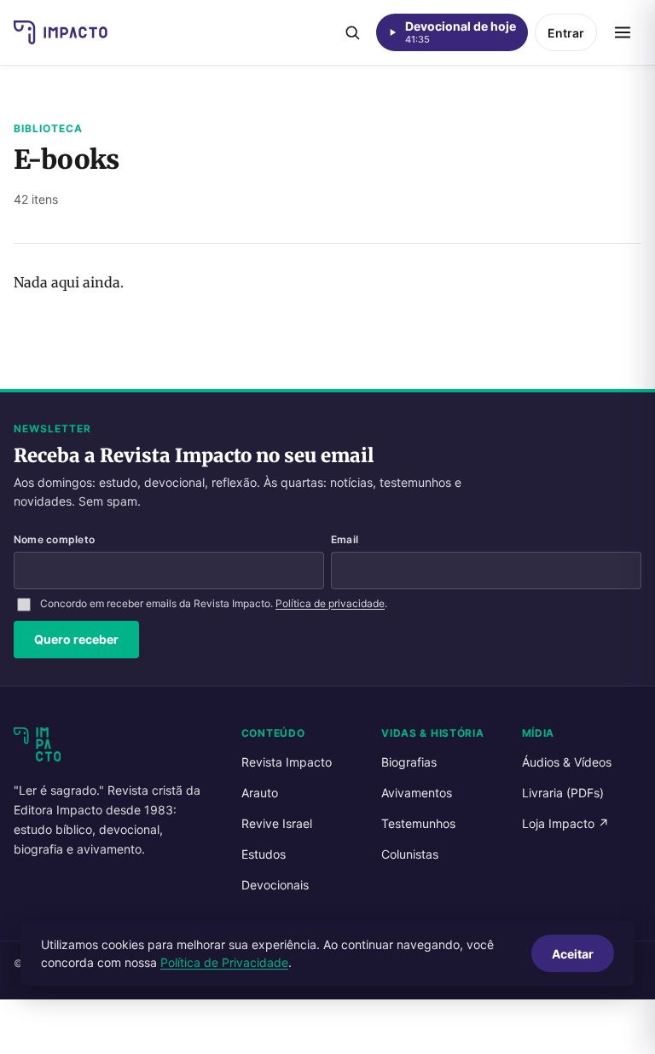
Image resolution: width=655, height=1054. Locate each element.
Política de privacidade (330, 603)
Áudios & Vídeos (567, 762)
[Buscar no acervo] (352, 32)
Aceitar (573, 954)
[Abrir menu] (622, 32)
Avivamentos (416, 792)
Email (344, 539)
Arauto (259, 792)
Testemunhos (418, 823)
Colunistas (409, 854)
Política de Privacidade (224, 962)
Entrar (566, 33)
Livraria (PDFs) (563, 792)
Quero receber (76, 639)
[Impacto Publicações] (60, 32)
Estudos (263, 854)
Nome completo (54, 539)
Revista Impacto (286, 762)
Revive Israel (276, 823)
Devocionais (275, 884)
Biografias (409, 762)
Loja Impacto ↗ (565, 823)
